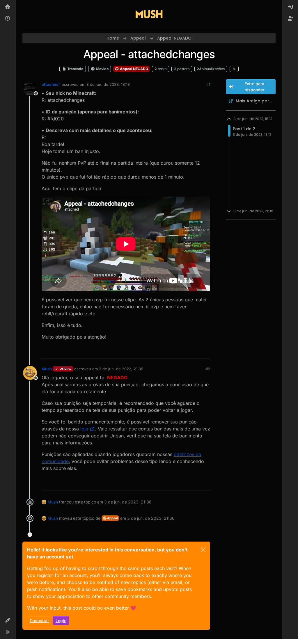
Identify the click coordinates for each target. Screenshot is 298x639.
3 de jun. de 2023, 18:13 (108, 84)
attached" (51, 84)
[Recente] (7, 18)
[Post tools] (205, 351)
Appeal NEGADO (133, 69)
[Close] (203, 550)
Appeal (112, 518)
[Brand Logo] (149, 14)
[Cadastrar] (290, 18)
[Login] (290, 7)
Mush (47, 368)
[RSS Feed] (234, 69)
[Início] (7, 7)
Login (61, 620)
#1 (208, 84)
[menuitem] (290, 7)
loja (84, 429)
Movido (102, 69)
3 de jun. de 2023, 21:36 (121, 368)
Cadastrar (39, 620)
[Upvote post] (184, 351)
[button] (7, 620)
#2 (207, 368)
